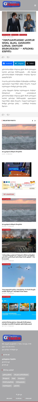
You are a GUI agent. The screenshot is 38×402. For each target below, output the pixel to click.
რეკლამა (19, 398)
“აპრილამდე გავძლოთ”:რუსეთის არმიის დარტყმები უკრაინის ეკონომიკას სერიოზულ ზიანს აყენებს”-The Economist (18, 257)
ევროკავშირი (7, 374)
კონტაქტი (28, 398)
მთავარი (9, 398)
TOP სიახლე (6, 35)
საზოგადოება (20, 382)
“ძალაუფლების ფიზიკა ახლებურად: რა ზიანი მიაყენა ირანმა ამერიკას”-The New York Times (18, 290)
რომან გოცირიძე (8, 382)
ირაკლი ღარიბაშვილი (21, 374)
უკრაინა (16, 385)
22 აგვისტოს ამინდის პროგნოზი (12, 151)
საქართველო (7, 385)
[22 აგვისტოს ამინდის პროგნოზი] (19, 137)
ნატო (13, 378)
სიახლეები (23, 35)
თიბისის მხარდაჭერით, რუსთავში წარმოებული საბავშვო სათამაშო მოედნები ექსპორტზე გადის (17, 323)
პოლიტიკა (15, 35)
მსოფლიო (6, 378)
